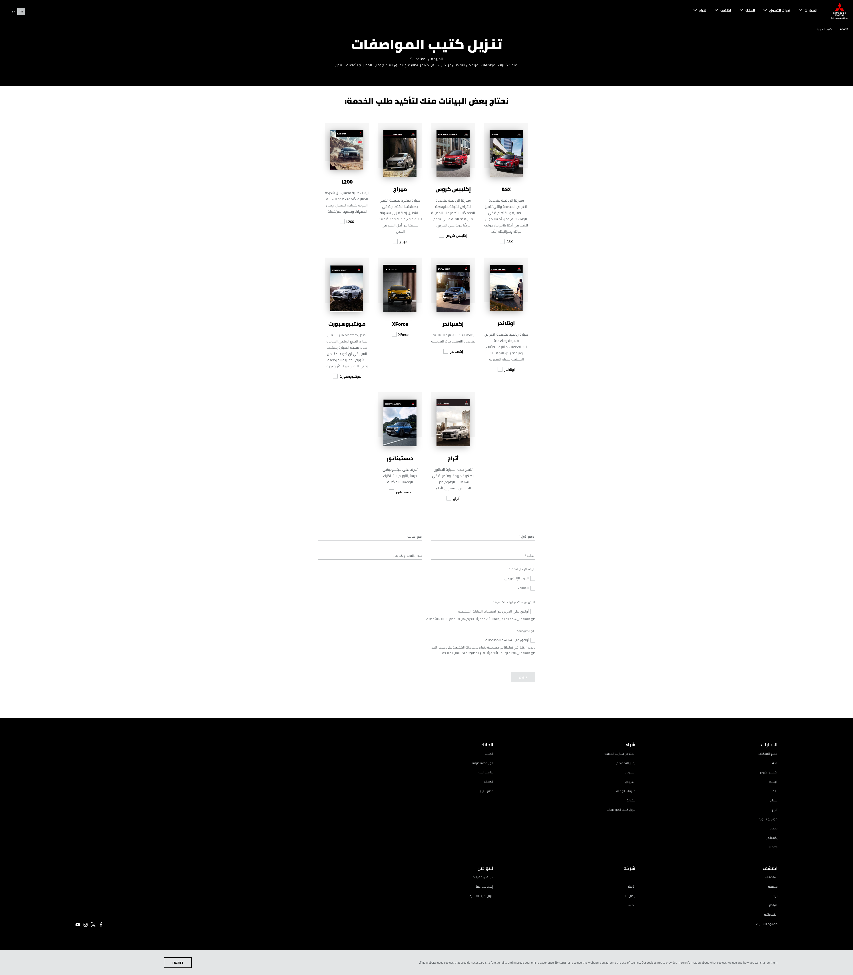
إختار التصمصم (625, 763)
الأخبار (631, 886)
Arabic (844, 29)
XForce (403, 334)
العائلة (530, 555)
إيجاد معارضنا (484, 886)
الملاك (489, 754)
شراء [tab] (630, 744)
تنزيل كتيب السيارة (481, 896)
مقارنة (631, 800)
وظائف (631, 905)
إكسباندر (456, 351)
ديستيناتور (403, 492)
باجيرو (773, 828)
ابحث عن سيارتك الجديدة (619, 754)
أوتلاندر (773, 782)
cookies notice (656, 962)
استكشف (771, 877)
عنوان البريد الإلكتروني (406, 555)
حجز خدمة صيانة (482, 763)
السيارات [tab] (769, 744)
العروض (630, 782)
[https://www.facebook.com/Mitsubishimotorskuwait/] (101, 924)
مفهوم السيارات (766, 924)
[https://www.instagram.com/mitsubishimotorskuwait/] (86, 925)
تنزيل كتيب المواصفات (621, 810)
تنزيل (523, 677)
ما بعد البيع (485, 772)
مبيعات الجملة (625, 791)
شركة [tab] (629, 868)
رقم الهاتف (413, 536)
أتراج (456, 498)
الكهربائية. (770, 914)
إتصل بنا (630, 896)
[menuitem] (803, 11)
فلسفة (772, 886)
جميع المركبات (767, 754)
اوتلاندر (509, 369)
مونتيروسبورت (350, 376)
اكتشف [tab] (770, 868)
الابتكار (773, 905)
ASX (509, 241)
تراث (774, 896)
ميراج (403, 241)
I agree (177, 962)
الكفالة (488, 782)
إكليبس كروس (456, 235)
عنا (633, 877)
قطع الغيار (486, 791)
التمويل (630, 772)
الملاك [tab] (487, 744)
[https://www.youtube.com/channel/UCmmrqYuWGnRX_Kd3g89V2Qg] (78, 925)
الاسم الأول (527, 536)
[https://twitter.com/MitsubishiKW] (93, 924)
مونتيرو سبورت (767, 819)
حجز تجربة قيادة (483, 877)
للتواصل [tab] (485, 868)
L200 (350, 221)
